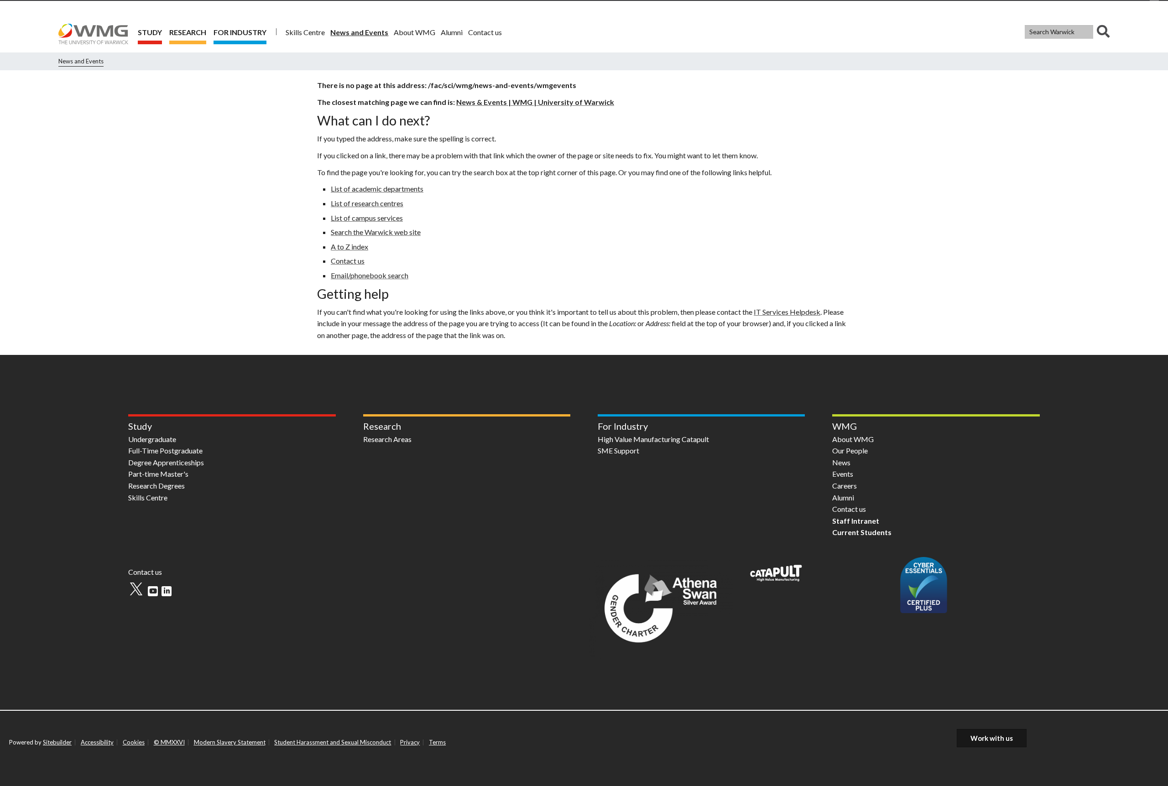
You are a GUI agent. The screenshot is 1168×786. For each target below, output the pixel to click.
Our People (850, 450)
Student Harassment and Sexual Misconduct (332, 742)
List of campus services (367, 217)
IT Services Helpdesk (787, 311)
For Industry (240, 32)
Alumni (452, 32)
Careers (844, 485)
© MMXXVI (169, 742)
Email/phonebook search (369, 275)
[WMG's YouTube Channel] (153, 591)
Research (187, 32)
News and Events (359, 32)
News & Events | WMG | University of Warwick (535, 102)
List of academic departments (377, 188)
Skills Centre (305, 32)
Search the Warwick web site (376, 232)
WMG (844, 426)
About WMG (414, 32)
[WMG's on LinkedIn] (167, 591)
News (841, 462)
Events (842, 473)
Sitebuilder (57, 742)
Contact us (485, 32)
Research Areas (387, 439)
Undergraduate (152, 439)
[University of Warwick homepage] (96, 31)
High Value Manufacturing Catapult (653, 439)
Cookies (134, 742)
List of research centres (367, 203)
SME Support (618, 450)
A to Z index (349, 246)
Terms (437, 742)
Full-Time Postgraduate (165, 450)
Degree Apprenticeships (166, 462)
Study (150, 32)
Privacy (410, 742)
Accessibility (97, 742)
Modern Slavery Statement (230, 742)
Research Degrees (156, 485)
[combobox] (1067, 32)
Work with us (991, 738)
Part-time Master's (158, 473)
